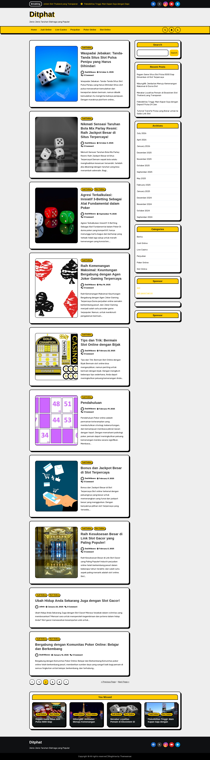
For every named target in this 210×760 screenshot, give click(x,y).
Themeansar (125, 756)
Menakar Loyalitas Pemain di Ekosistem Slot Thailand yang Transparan (123, 723)
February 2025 (144, 185)
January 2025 (143, 191)
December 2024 (144, 198)
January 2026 (143, 146)
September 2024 (145, 217)
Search (157, 44)
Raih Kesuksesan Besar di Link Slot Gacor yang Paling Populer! (101, 538)
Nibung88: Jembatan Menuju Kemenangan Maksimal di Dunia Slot (85, 722)
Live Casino (61, 30)
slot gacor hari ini (145, 293)
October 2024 (143, 211)
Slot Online (105, 30)
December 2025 (144, 153)
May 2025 (141, 178)
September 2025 (144, 172)
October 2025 (143, 165)
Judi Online (46, 30)
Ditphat (41, 14)
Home (34, 30)
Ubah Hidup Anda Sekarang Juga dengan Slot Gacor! (77, 601)
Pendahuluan (91, 403)
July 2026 (141, 133)
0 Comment (89, 75)
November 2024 (144, 204)
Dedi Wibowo (90, 72)
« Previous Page (108, 682)
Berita (140, 237)
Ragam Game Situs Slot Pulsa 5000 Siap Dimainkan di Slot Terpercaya (47, 723)
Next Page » (123, 682)
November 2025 (144, 159)
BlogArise (112, 756)
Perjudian (75, 30)
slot (138, 288)
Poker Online (90, 30)
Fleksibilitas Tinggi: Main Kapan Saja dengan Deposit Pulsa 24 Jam (161, 722)
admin (42, 607)
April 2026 (142, 140)
